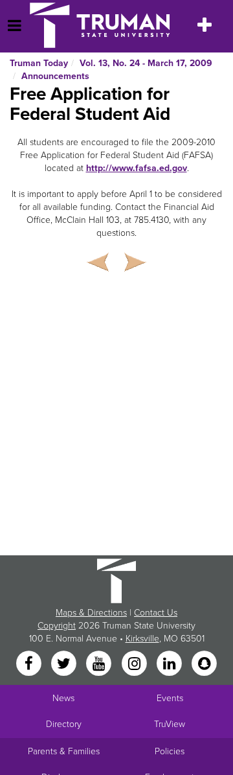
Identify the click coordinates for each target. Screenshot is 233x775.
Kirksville (142, 638)
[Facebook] (29, 664)
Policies (169, 751)
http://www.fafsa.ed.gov (136, 168)
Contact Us (155, 612)
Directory (64, 724)
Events (170, 698)
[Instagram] (135, 664)
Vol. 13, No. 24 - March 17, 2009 (146, 63)
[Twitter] (64, 664)
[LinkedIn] (170, 664)
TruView (169, 724)
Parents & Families (64, 751)
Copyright (57, 625)
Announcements (55, 76)
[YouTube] (100, 664)
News (63, 698)
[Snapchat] (204, 664)
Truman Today (39, 63)
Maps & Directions (91, 612)
